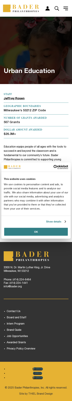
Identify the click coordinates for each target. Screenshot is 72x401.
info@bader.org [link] (13, 286)
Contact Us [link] (13, 311)
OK (36, 231)
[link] (53, 167)
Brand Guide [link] (14, 330)
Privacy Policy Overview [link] (21, 349)
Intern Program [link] (15, 324)
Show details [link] (53, 221)
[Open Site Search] (57, 8)
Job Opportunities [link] (17, 336)
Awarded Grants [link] (16, 342)
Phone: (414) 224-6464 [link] (17, 280)
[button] (65, 8)
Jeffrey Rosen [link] (14, 98)
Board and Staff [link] (16, 317)
